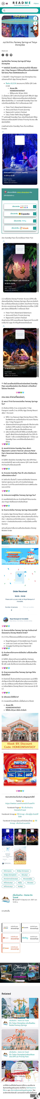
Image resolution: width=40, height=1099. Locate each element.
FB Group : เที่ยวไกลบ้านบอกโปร (23, 822)
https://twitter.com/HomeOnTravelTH (20, 803)
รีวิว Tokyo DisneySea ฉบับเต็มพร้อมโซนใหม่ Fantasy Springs (22, 1024)
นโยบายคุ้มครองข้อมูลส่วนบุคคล (21, 1090)
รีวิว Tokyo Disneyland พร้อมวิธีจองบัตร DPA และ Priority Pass (22, 1055)
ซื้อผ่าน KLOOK (11, 83)
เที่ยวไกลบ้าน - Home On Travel (19, 1021)
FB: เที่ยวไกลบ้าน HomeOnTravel (23, 808)
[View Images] (8, 837)
